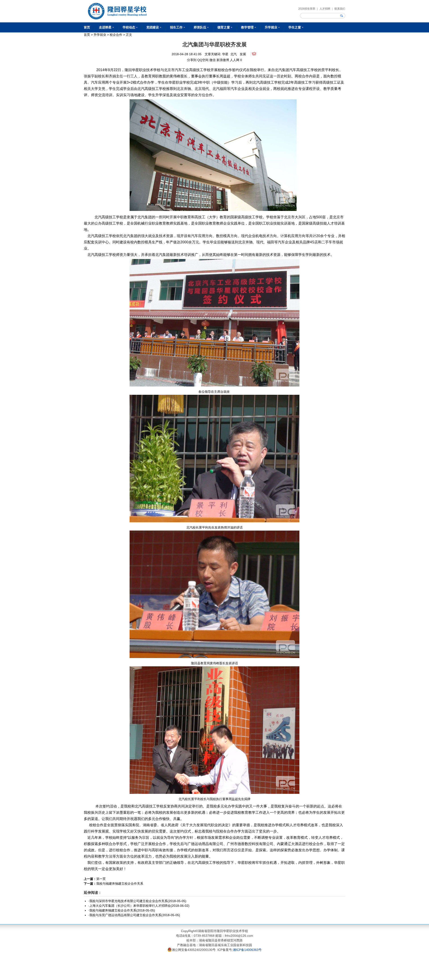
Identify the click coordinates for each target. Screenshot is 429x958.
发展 (243, 54)
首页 (87, 27)
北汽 (233, 54)
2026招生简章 (306, 8)
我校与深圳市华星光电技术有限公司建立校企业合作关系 (128, 901)
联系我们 (339, 8)
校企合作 (116, 34)
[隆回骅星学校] (117, 4)
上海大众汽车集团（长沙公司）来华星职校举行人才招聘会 (130, 905)
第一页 (101, 879)
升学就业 (100, 34)
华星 (225, 54)
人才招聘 (325, 8)
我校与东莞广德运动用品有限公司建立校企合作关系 (125, 915)
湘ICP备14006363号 (247, 950)
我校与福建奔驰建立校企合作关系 (119, 883)
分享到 (191, 60)
